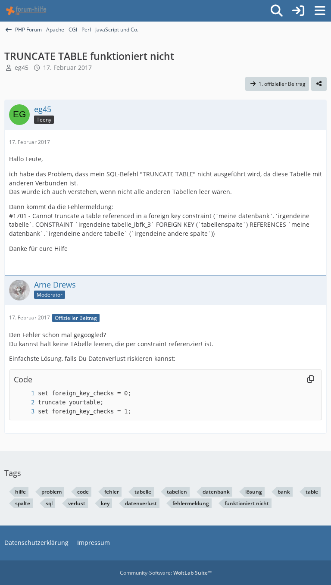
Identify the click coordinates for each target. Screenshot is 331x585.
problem (51, 491)
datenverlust (141, 503)
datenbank (216, 491)
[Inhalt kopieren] (310, 379)
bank (284, 491)
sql (49, 503)
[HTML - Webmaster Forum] (26, 10)
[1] (24, 393)
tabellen (177, 491)
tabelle (142, 491)
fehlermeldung (190, 503)
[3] (24, 411)
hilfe (20, 491)
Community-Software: (166, 572)
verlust (76, 503)
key (105, 503)
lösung (253, 491)
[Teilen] (319, 84)
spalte (22, 503)
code (83, 491)
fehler (111, 491)
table (312, 491)
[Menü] (319, 10)
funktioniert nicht (247, 503)
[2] (24, 402)
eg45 (21, 67)
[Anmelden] (298, 11)
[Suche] (276, 10)
